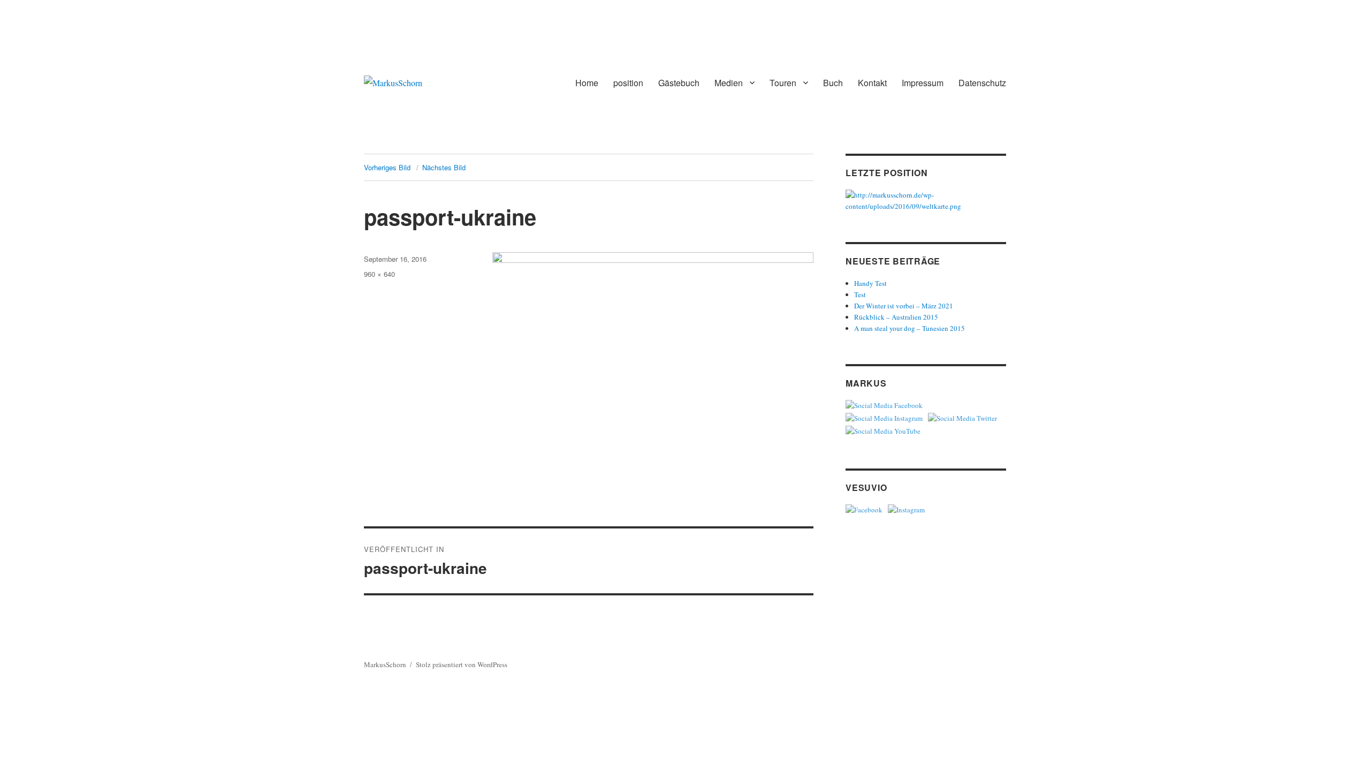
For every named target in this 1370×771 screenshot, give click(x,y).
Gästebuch (678, 83)
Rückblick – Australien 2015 (896, 317)
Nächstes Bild (444, 167)
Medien (728, 83)
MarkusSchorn (385, 664)
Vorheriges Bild (387, 167)
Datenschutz (982, 83)
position (628, 83)
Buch (833, 83)
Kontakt (872, 83)
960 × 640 (379, 274)
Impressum (922, 83)
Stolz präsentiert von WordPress (461, 664)
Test (860, 294)
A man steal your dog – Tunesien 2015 (909, 328)
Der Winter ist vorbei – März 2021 (903, 306)
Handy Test (870, 283)
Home (586, 83)
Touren (783, 83)
